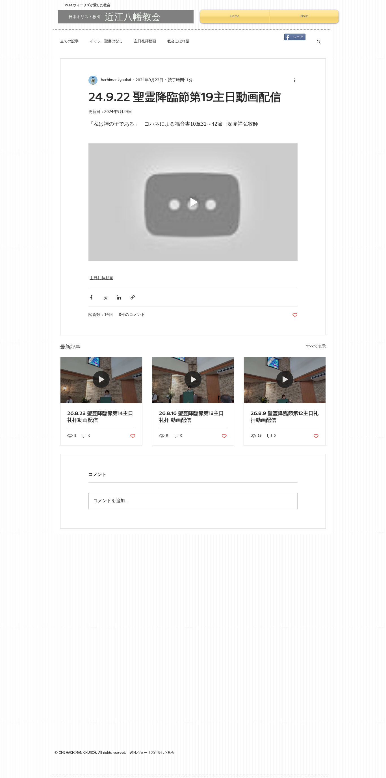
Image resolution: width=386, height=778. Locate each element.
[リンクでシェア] (132, 297)
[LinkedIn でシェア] (119, 297)
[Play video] (193, 202)
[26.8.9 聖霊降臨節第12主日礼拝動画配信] (285, 380)
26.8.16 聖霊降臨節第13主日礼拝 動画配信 (191, 416)
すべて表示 (316, 346)
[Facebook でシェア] (91, 297)
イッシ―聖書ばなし (106, 41)
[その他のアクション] (294, 80)
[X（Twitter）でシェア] (105, 297)
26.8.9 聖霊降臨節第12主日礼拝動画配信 (284, 416)
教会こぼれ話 (178, 41)
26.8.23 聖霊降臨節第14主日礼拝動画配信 (100, 416)
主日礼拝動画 (145, 41)
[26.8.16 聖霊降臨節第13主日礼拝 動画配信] (193, 380)
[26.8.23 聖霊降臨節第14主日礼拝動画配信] (101, 380)
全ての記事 (69, 41)
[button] (318, 41)
